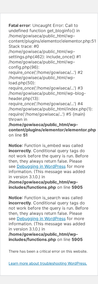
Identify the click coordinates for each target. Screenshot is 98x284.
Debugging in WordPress (41, 166)
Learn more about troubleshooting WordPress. (48, 263)
